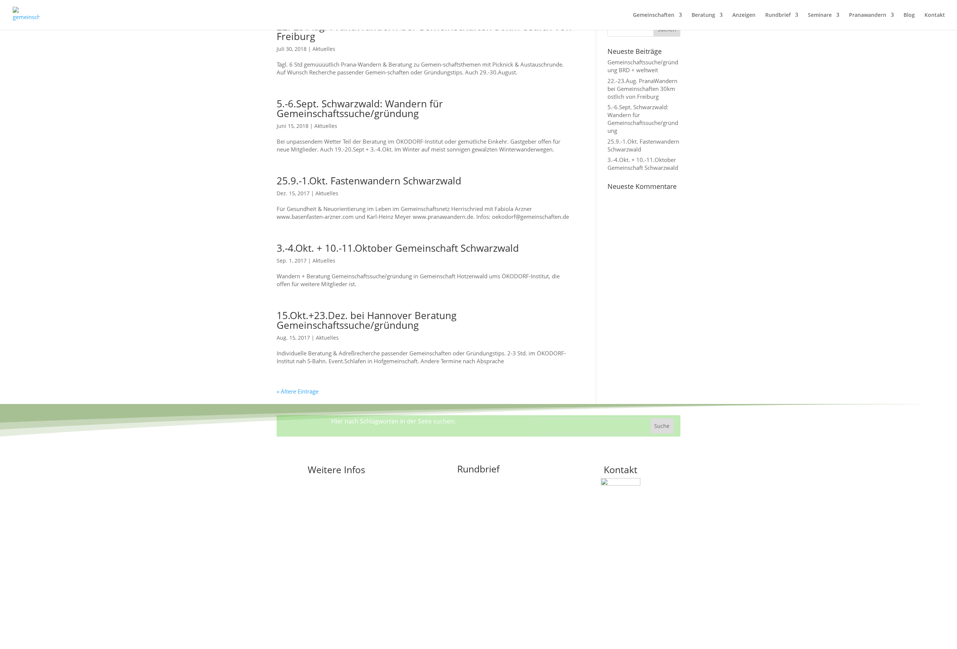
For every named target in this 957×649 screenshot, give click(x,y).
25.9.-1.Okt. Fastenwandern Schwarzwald (369, 180)
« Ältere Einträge (298, 391)
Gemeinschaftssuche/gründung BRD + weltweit (642, 66)
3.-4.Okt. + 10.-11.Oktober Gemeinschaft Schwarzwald (398, 248)
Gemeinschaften (653, 15)
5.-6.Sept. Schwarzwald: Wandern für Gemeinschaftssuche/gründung (360, 108)
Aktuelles (324, 48)
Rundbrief (778, 15)
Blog (909, 15)
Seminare (820, 15)
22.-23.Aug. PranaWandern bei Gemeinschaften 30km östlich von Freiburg (424, 31)
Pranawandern (867, 15)
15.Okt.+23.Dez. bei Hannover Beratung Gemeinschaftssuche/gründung (366, 320)
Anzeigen (744, 15)
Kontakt (934, 15)
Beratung (703, 15)
